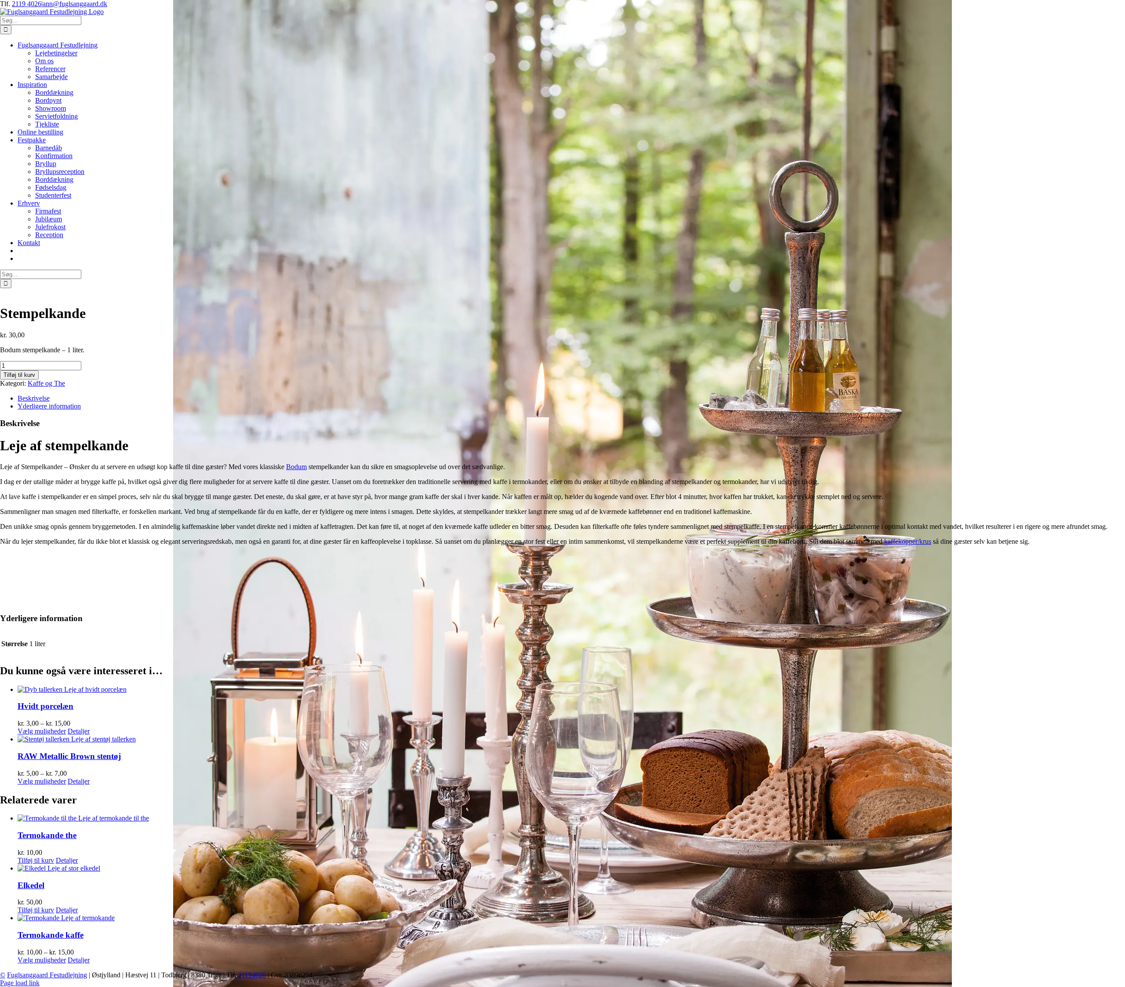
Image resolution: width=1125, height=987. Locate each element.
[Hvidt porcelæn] (571, 690)
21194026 (252, 975)
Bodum (296, 466)
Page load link (20, 983)
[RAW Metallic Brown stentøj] (571, 739)
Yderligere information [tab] (49, 406)
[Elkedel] (571, 868)
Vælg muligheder (42, 731)
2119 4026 (26, 3)
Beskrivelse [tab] (34, 398)
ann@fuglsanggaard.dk (75, 3)
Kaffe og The (46, 383)
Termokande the (47, 835)
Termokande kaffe (50, 935)
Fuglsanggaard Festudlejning (47, 975)
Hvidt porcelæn (45, 706)
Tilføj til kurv (19, 375)
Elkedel (31, 885)
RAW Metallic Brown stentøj (69, 756)
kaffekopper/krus (907, 541)
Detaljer (79, 731)
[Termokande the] (571, 818)
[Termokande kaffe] (571, 918)
